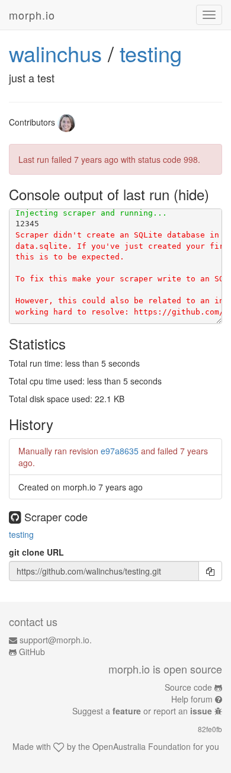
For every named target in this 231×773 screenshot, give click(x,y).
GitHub (32, 651)
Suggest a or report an (142, 711)
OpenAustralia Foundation (141, 746)
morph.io (32, 15)
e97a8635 (120, 451)
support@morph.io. (56, 640)
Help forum (192, 699)
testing (151, 53)
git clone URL (36, 552)
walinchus (55, 53)
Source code (188, 687)
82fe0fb (210, 729)
